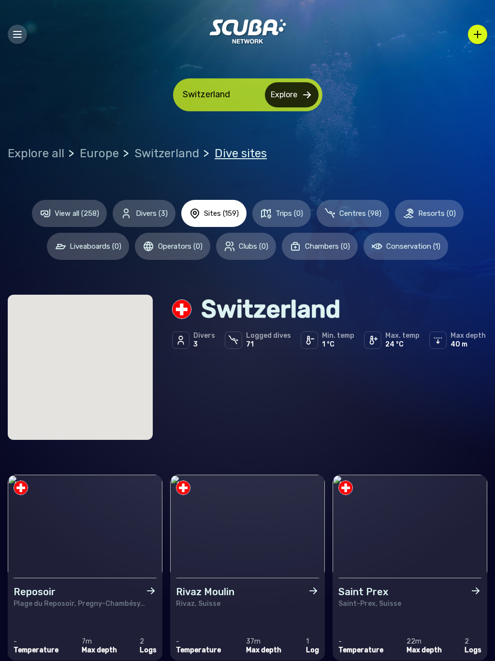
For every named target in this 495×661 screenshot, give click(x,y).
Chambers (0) (327, 246)
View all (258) (77, 213)
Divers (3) (152, 213)
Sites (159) (221, 213)
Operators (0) (180, 246)
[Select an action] (477, 34)
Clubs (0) (253, 246)
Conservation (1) (413, 246)
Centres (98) (360, 213)
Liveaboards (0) (95, 246)
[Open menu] (17, 34)
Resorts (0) (437, 213)
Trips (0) (289, 213)
